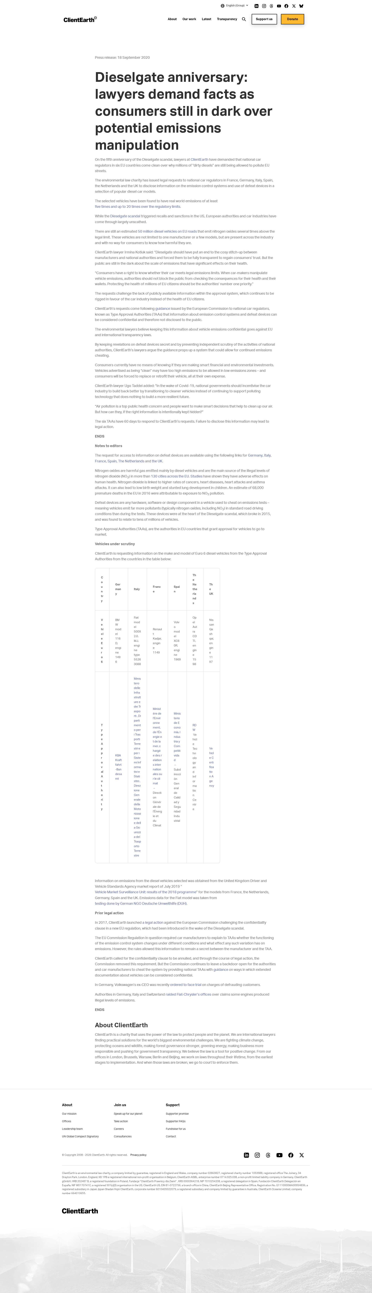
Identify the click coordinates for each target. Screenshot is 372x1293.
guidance (162, 309)
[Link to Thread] (271, 6)
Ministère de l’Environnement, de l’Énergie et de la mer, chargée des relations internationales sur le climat (157, 746)
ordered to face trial (185, 985)
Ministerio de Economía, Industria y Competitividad (177, 737)
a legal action (152, 922)
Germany (255, 455)
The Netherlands (131, 461)
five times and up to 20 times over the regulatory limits (137, 207)
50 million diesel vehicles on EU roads (167, 231)
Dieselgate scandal (125, 216)
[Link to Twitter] (294, 6)
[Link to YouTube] (279, 6)
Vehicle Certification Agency (211, 767)
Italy (267, 455)
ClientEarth (199, 159)
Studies (196, 476)
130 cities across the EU (170, 476)
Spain (112, 461)
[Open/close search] (244, 19)
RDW (194, 727)
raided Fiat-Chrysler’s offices (188, 994)
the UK (157, 461)
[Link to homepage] (80, 19)
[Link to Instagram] (264, 6)
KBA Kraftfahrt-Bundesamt (118, 767)
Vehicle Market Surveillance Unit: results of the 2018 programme (145, 892)
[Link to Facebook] (286, 6)
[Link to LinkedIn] (256, 6)
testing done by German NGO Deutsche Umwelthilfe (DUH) (141, 903)
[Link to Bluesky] (301, 6)
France (100, 461)
